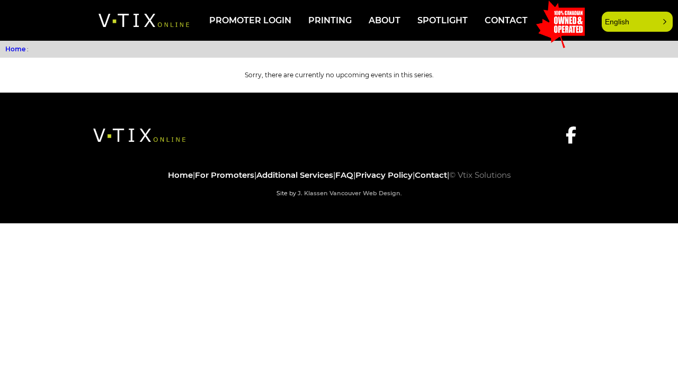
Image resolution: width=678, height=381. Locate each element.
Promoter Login (250, 20)
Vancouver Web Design (364, 193)
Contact (506, 20)
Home (15, 49)
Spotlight (442, 20)
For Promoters (224, 175)
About (384, 20)
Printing (330, 20)
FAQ (344, 175)
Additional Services (294, 175)
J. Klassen (313, 193)
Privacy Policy (384, 175)
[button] (637, 21)
